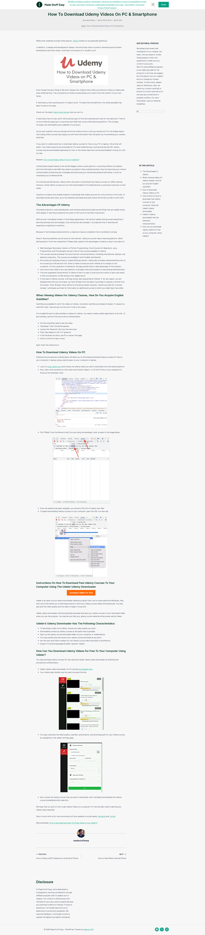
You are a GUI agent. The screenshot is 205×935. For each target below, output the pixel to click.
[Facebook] (157, 929)
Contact (143, 1)
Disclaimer (101, 4)
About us (82, 1)
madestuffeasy (90, 20)
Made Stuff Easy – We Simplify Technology (127, 4)
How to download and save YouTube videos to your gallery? (73, 823)
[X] (162, 929)
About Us (89, 1)
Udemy (75, 41)
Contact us (74, 4)
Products (112, 8)
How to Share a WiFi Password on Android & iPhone (57, 856)
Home (107, 4)
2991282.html (73, 1)
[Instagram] (167, 929)
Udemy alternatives (61, 112)
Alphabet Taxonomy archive (104, 1)
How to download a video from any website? (61, 159)
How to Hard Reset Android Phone (112, 856)
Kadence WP (88, 929)
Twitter (112, 816)
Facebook (101, 816)
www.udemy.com (54, 366)
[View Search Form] (153, 4)
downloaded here (85, 669)
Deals (163, 4)
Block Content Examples (126, 1)
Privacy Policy (103, 8)
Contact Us (83, 4)
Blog (138, 1)
